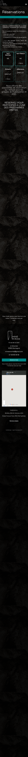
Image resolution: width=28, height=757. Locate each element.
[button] (26, 4)
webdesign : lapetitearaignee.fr (14, 430)
